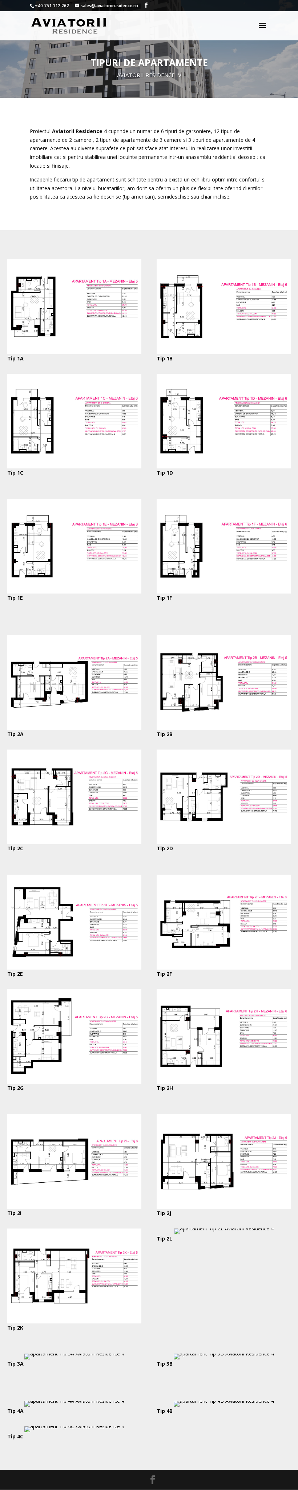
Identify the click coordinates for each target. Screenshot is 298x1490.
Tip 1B (165, 358)
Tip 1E (15, 597)
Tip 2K (15, 1327)
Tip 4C (15, 1436)
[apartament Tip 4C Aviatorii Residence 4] (74, 1426)
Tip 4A (15, 1410)
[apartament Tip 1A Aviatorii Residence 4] (74, 352)
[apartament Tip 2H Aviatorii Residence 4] (224, 1081)
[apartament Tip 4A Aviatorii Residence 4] (74, 1400)
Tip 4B (165, 1410)
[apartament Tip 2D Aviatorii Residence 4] (224, 842)
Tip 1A (15, 358)
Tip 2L (164, 1238)
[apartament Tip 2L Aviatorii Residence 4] (224, 1228)
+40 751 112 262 (52, 6)
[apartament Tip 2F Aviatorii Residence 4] (224, 967)
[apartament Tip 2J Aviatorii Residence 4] (224, 1206)
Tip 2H (165, 1087)
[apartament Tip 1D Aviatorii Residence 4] (224, 466)
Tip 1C (15, 472)
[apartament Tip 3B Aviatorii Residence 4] (224, 1353)
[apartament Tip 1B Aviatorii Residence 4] (224, 352)
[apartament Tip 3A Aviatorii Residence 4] (74, 1353)
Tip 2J (164, 1213)
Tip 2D (165, 848)
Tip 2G (15, 1087)
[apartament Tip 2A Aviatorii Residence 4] (74, 727)
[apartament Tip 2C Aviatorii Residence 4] (74, 842)
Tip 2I (14, 1213)
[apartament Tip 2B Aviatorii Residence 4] (224, 727)
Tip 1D (165, 472)
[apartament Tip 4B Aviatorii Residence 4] (224, 1400)
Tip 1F (164, 597)
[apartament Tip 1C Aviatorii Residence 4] (74, 466)
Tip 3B (165, 1363)
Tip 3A (15, 1363)
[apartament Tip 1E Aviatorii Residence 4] (74, 591)
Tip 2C (15, 848)
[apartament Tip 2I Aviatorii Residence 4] (74, 1206)
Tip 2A (15, 734)
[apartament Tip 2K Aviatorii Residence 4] (74, 1321)
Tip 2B (165, 734)
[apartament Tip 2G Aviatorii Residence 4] (74, 1081)
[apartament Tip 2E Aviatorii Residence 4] (74, 967)
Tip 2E (15, 973)
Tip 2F (164, 973)
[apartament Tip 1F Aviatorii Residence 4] (224, 591)
